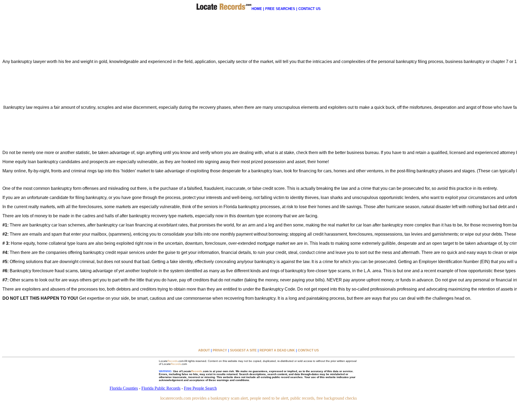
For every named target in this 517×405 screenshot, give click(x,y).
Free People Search (200, 388)
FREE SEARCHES (280, 9)
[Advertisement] (258, 28)
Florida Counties (124, 388)
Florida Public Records (160, 388)
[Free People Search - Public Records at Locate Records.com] (223, 8)
